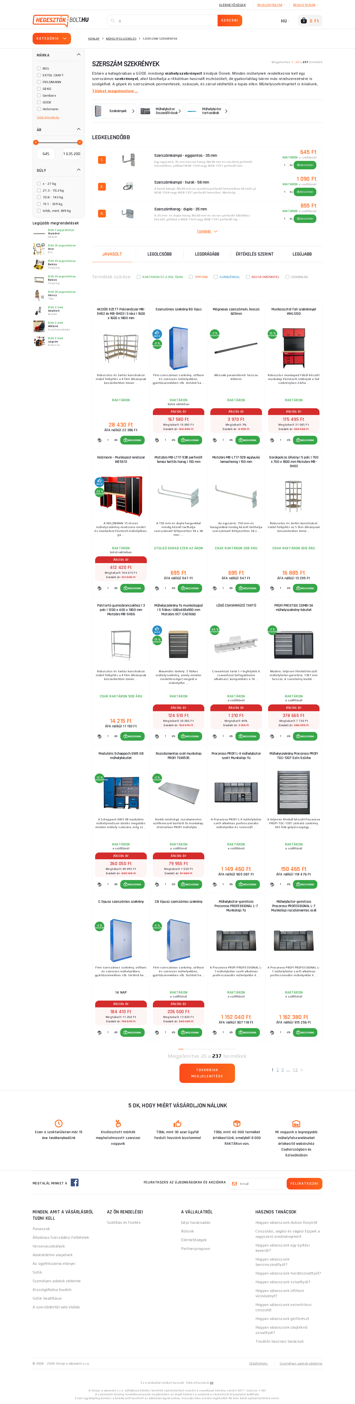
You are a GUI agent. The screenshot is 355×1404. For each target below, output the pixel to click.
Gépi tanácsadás (196, 1222)
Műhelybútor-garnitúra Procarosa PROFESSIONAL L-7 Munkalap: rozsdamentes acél (293, 906)
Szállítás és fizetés (124, 1222)
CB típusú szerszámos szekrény (178, 901)
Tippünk (201, 277)
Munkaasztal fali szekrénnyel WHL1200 (293, 311)
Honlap (94, 38)
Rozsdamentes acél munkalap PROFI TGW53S (178, 755)
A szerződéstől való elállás (56, 1307)
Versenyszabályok (49, 1246)
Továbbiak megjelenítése (207, 1073)
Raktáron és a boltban (162, 277)
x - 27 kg (49, 184)
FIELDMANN (52, 82)
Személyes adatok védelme (57, 1281)
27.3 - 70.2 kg (53, 190)
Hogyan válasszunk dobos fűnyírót (287, 1222)
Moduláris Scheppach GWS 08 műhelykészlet (121, 755)
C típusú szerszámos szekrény (121, 901)
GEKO (47, 89)
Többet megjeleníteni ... (115, 91)
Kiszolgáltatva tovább (52, 1289)
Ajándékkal (230, 277)
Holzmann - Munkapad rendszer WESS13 (121, 459)
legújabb (302, 254)
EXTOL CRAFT (53, 75)
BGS (46, 68)
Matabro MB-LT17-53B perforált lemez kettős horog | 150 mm (179, 459)
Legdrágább (207, 254)
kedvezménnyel (266, 277)
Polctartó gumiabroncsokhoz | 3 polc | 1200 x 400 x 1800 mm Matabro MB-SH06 (121, 610)
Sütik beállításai (47, 1298)
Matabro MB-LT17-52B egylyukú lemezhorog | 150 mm (236, 459)
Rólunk (187, 1231)
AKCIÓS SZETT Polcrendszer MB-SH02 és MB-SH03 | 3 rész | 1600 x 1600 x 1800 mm (121, 314)
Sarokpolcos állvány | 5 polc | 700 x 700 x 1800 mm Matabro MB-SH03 (293, 462)
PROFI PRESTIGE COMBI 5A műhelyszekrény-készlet (293, 607)
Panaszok (41, 1228)
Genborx (49, 95)
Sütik (37, 1272)
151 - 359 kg (52, 204)
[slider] (35, 142)
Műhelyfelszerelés (121, 38)
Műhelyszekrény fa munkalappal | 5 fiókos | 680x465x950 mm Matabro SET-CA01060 (178, 610)
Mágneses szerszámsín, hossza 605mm (236, 311)
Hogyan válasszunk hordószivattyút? (288, 1273)
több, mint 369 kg (57, 211)
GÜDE (47, 102)
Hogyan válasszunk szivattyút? (283, 1282)
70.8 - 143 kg (53, 197)
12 (295, 1070)
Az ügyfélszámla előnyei (54, 1263)
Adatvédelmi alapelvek (53, 1255)
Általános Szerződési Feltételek (61, 1237)
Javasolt (112, 254)
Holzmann (50, 109)
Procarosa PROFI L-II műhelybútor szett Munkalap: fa (236, 755)
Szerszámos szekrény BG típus (178, 309)
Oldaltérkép (258, 1363)
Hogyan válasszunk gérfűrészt (282, 1318)
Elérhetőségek (232, 5)
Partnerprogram (195, 1248)
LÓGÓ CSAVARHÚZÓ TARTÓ (236, 605)
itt (211, 1382)
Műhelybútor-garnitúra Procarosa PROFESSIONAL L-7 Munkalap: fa (236, 906)
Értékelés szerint (255, 254)
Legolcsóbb (160, 254)
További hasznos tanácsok (280, 1341)
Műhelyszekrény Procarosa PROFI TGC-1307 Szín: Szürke (294, 755)
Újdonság (299, 277)
